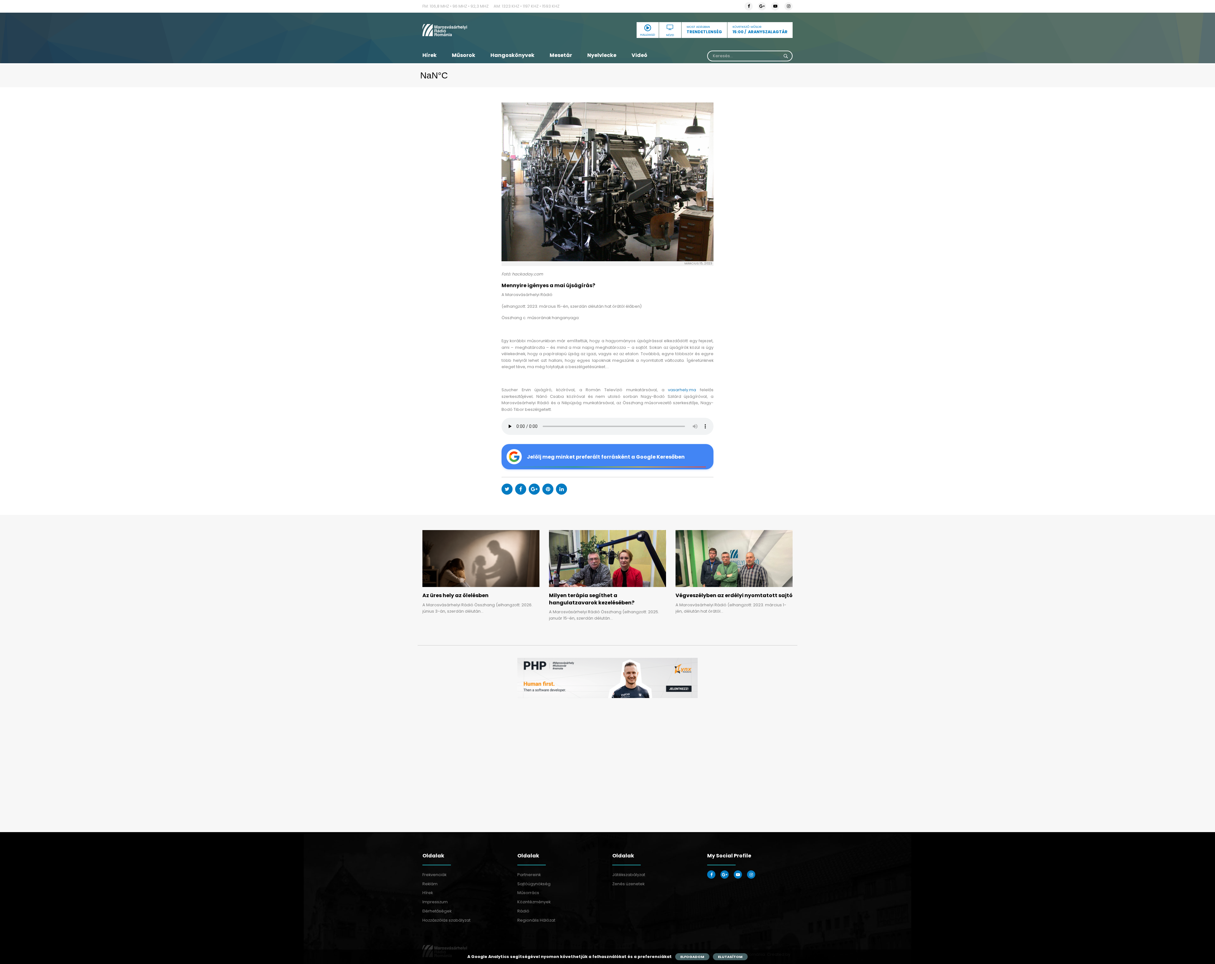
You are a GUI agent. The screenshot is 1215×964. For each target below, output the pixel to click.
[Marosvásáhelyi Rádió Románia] (480, 30)
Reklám (430, 884)
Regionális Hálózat (536, 920)
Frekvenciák (434, 874)
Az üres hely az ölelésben (455, 595)
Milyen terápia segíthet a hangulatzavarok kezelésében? (591, 599)
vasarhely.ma (682, 389)
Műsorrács (528, 892)
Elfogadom (692, 956)
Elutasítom (730, 956)
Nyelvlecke (601, 55)
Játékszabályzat (628, 874)
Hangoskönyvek (512, 55)
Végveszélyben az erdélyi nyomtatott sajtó (734, 595)
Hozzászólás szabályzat (446, 920)
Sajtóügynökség (534, 884)
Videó (639, 55)
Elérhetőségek (437, 911)
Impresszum (435, 902)
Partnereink (529, 874)
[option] (607, 678)
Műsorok (463, 55)
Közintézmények (534, 902)
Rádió (523, 911)
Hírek (429, 55)
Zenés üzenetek (628, 884)
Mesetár (561, 55)
